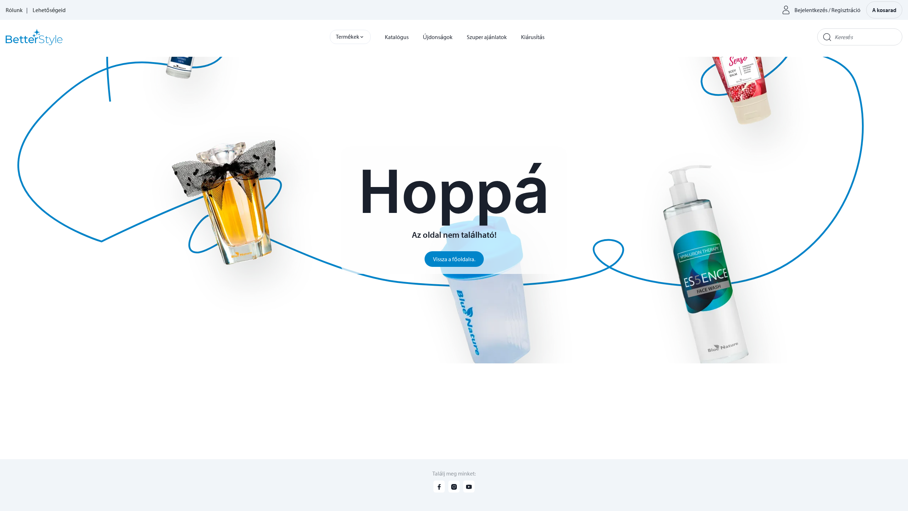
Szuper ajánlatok (487, 36)
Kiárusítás (532, 36)
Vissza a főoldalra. (454, 259)
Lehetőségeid (49, 9)
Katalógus (397, 36)
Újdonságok (438, 36)
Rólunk (14, 9)
